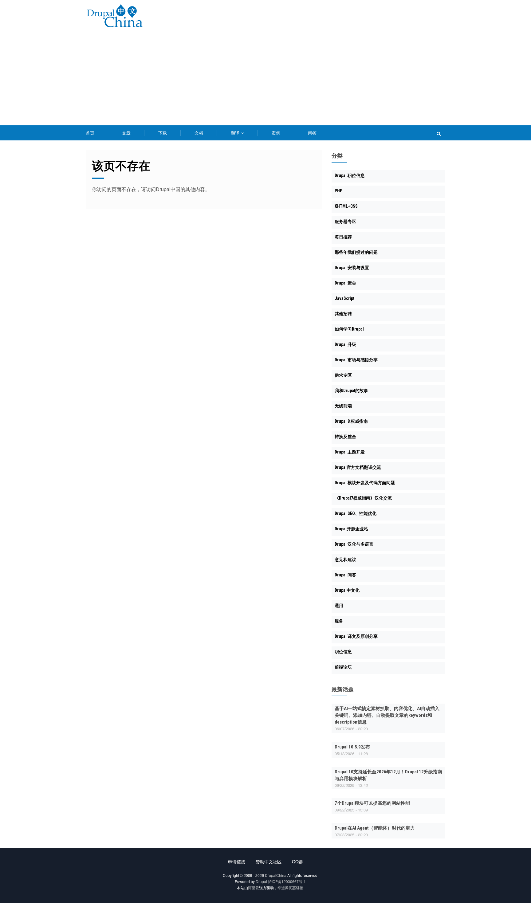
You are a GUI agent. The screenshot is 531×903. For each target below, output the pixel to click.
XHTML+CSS (346, 206)
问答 (312, 133)
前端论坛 (343, 667)
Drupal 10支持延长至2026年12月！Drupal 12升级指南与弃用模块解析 (388, 775)
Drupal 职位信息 (350, 175)
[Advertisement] (265, 79)
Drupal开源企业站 (351, 528)
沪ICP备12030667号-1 (287, 881)
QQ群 (297, 861)
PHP (338, 190)
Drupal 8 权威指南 (351, 421)
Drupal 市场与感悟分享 (356, 359)
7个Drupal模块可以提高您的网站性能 (372, 803)
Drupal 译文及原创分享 (356, 636)
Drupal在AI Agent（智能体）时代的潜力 (375, 828)
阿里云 (253, 887)
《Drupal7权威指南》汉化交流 (363, 498)
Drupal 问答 (345, 574)
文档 (199, 133)
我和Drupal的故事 (351, 390)
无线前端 (343, 405)
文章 (126, 133)
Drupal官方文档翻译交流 (358, 467)
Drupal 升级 (345, 344)
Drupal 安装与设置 (352, 267)
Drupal (261, 881)
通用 (339, 605)
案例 (276, 133)
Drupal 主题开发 (350, 452)
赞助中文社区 (268, 861)
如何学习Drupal (349, 329)
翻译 (236, 133)
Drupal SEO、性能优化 (355, 513)
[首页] (115, 16)
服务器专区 (345, 221)
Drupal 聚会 (345, 283)
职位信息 (343, 651)
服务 (339, 620)
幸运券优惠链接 (290, 887)
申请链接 (236, 861)
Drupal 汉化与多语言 (354, 544)
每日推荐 (343, 236)
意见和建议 (345, 559)
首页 (90, 133)
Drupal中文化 (347, 590)
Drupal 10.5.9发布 (352, 747)
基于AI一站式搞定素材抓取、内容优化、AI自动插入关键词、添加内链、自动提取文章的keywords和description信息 (387, 715)
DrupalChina (275, 875)
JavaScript (344, 298)
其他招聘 (343, 313)
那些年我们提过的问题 (356, 252)
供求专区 (343, 375)
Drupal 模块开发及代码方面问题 (365, 482)
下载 (162, 133)
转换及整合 (345, 436)
